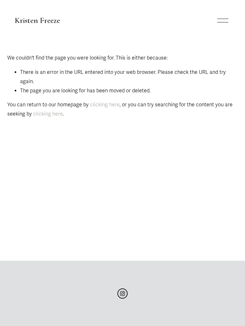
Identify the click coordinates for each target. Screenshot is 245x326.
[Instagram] (122, 293)
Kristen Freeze (37, 20)
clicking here (105, 105)
